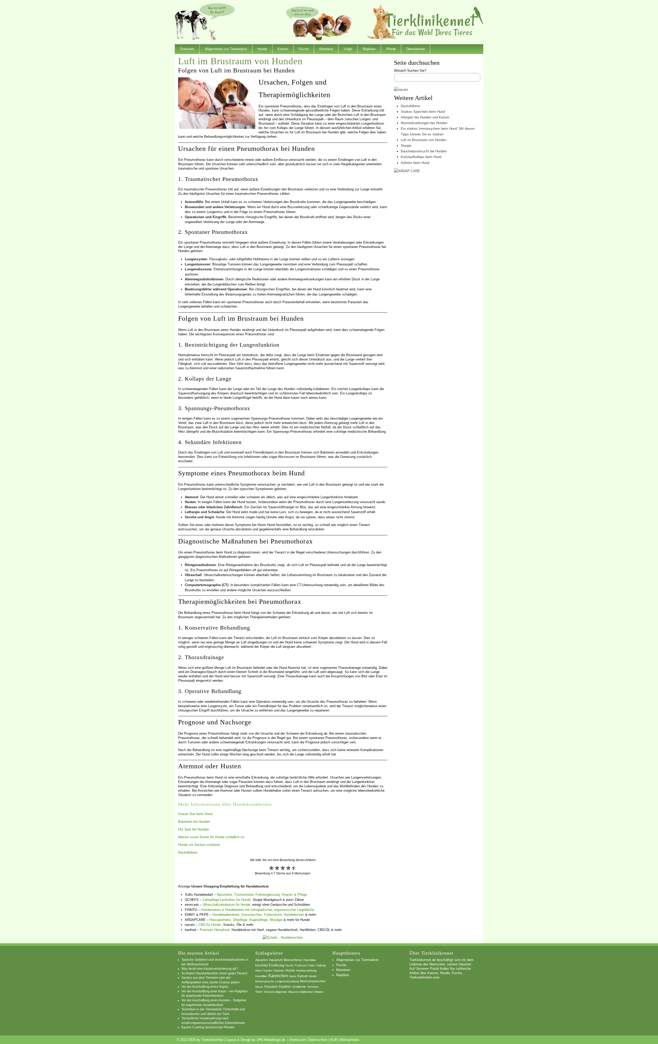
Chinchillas (309, 960)
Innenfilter (261, 976)
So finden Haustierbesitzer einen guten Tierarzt (214, 973)
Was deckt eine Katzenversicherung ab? (209, 968)
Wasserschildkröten (300, 991)
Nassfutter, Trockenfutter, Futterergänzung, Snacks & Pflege (262, 895)
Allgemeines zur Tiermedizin (226, 49)
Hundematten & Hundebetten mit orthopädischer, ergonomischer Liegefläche (257, 910)
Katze (292, 976)
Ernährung (276, 965)
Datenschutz (318, 1040)
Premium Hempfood (214, 930)
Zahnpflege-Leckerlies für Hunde (227, 900)
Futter (311, 965)
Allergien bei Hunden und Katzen (425, 117)
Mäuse (259, 986)
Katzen (283, 49)
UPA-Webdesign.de (271, 1040)
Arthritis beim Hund (415, 163)
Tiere (258, 992)
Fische (304, 49)
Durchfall (261, 965)
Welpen (318, 991)
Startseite (187, 49)
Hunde (262, 49)
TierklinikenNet (434, 21)
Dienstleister (415, 49)
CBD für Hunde (209, 925)
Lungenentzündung (287, 981)
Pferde (391, 49)
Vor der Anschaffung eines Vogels (204, 986)
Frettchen (301, 965)
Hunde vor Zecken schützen (199, 845)
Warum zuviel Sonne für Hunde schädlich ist (211, 837)
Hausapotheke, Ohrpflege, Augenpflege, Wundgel (245, 920)
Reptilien (369, 49)
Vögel (348, 49)
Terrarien (312, 986)
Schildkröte (299, 986)
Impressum (297, 1040)
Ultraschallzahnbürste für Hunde (226, 905)
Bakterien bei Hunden (194, 822)
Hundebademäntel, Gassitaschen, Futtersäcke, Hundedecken (258, 915)
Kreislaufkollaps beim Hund (421, 157)
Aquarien (261, 960)
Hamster (278, 970)
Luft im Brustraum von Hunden (423, 140)
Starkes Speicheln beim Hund (423, 112)
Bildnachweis (350, 1040)
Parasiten (271, 986)
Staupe (406, 145)
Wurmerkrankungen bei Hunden (424, 123)
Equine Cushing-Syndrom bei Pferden (208, 1027)
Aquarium (276, 960)
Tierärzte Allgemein (275, 991)
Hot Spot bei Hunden (193, 829)
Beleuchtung (292, 960)
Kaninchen (278, 976)
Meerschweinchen (313, 981)
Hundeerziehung (306, 970)
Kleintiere (326, 49)
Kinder (313, 976)
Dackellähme (187, 852)
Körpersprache (264, 981)
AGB (333, 1040)
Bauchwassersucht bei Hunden (424, 151)
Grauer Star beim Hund (195, 814)
